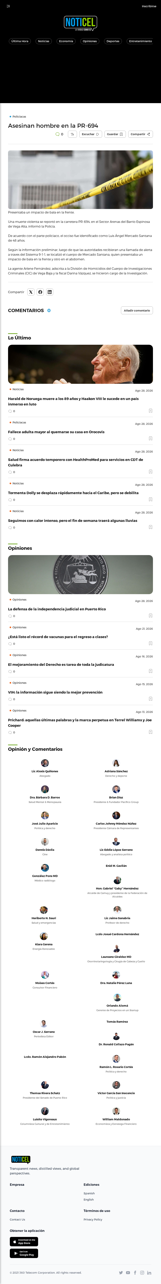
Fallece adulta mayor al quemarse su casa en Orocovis (56, 432)
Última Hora (19, 41)
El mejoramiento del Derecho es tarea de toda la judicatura (61, 664)
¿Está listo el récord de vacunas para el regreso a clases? (58, 637)
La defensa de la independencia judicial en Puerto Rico (57, 609)
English (89, 1199)
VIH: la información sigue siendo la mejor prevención (55, 692)
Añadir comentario (137, 310)
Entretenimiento (140, 41)
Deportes (113, 41)
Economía (66, 41)
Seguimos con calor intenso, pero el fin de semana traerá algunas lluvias (72, 520)
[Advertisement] (80, 75)
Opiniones (90, 41)
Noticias (43, 41)
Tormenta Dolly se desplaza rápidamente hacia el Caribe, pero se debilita (73, 493)
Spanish (89, 1193)
